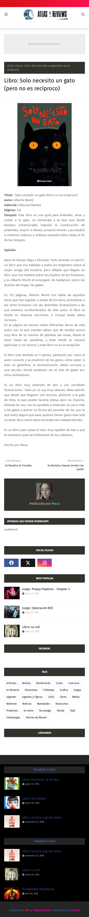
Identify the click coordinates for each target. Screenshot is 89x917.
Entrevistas (31, 690)
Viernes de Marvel (36, 717)
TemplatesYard (42, 910)
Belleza (26, 683)
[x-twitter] (28, 563)
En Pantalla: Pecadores (38, 889)
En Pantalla (12, 690)
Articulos (11, 683)
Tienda (60, 710)
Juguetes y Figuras (32, 696)
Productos (12, 710)
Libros (19, 65)
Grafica (64, 690)
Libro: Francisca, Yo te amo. (41, 779)
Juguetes (11, 696)
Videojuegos (13, 717)
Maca (55, 504)
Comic (59, 683)
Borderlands (43, 683)
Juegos (77, 690)
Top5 (72, 710)
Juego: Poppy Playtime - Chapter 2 (46, 589)
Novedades (43, 703)
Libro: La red (31, 627)
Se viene (28, 710)
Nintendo (11, 703)
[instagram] (44, 563)
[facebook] (11, 563)
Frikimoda (48, 690)
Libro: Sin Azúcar (34, 798)
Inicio (10, 65)
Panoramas (61, 703)
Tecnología (45, 710)
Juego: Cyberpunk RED (37, 608)
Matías (76, 696)
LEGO (51, 696)
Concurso (74, 683)
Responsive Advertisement (44, 43)
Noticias (26, 703)
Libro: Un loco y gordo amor (42, 817)
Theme (76, 910)
